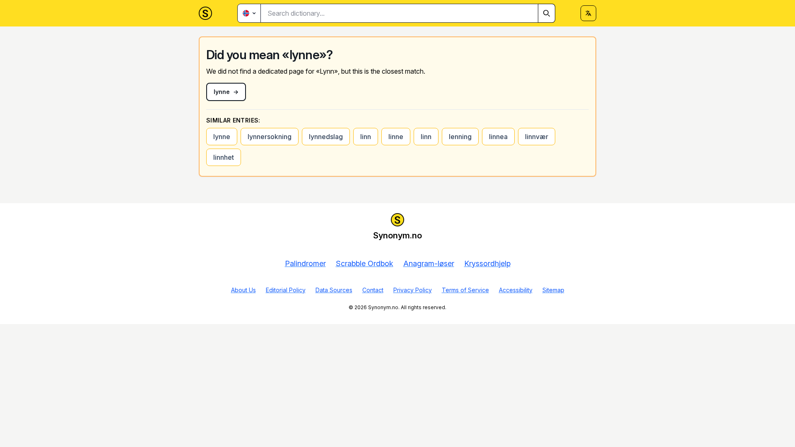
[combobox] (408, 13)
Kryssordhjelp (487, 263)
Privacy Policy (412, 289)
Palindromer (305, 263)
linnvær (536, 136)
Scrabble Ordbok (364, 263)
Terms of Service (465, 289)
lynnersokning (270, 136)
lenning (460, 136)
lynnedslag (326, 136)
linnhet (223, 157)
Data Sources (334, 289)
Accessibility (515, 289)
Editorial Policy (286, 289)
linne (395, 136)
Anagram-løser (428, 263)
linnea (498, 136)
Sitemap (553, 289)
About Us (243, 289)
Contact (372, 289)
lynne (221, 136)
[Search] (546, 13)
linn (365, 136)
